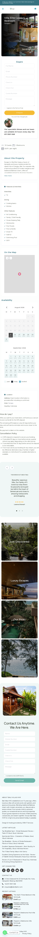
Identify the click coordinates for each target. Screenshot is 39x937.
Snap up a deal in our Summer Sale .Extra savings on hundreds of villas (18, 2)
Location (9, 395)
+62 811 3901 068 (10, 884)
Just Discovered (19, 541)
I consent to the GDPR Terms (15, 776)
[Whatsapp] (5, 932)
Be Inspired (19, 658)
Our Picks (19, 619)
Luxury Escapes (19, 580)
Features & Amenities (13, 187)
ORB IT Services (27, 823)
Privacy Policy (26, 933)
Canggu (7, 23)
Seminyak (17, 897)
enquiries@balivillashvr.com (14, 887)
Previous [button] (7, 468)
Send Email (19, 780)
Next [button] (12, 468)
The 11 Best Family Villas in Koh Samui (14, 851)
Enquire (19, 113)
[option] (19, 489)
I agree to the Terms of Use (15, 108)
